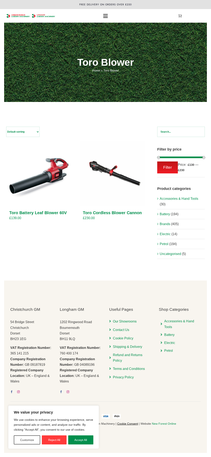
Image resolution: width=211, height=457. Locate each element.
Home (96, 70)
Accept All (80, 440)
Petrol (164, 244)
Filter (167, 167)
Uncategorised (170, 254)
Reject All (54, 440)
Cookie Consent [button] (127, 423)
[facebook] (11, 391)
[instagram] (18, 391)
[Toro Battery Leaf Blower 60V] (39, 173)
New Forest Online (164, 423)
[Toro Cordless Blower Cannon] (112, 173)
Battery (165, 214)
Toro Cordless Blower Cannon (112, 212)
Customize (27, 440)
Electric (165, 234)
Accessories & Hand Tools (179, 198)
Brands (165, 224)
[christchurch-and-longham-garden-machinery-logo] (31, 12)
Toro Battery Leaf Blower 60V (38, 212)
